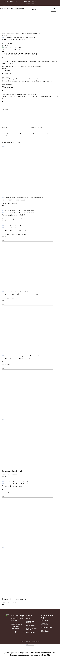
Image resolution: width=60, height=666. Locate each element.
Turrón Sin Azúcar (31, 625)
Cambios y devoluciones (45, 630)
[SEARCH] (58, 6)
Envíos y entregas (46, 627)
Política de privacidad (44, 624)
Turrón (28, 618)
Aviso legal (44, 620)
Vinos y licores (30, 632)
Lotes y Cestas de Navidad (31, 628)
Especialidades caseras (30, 621)
